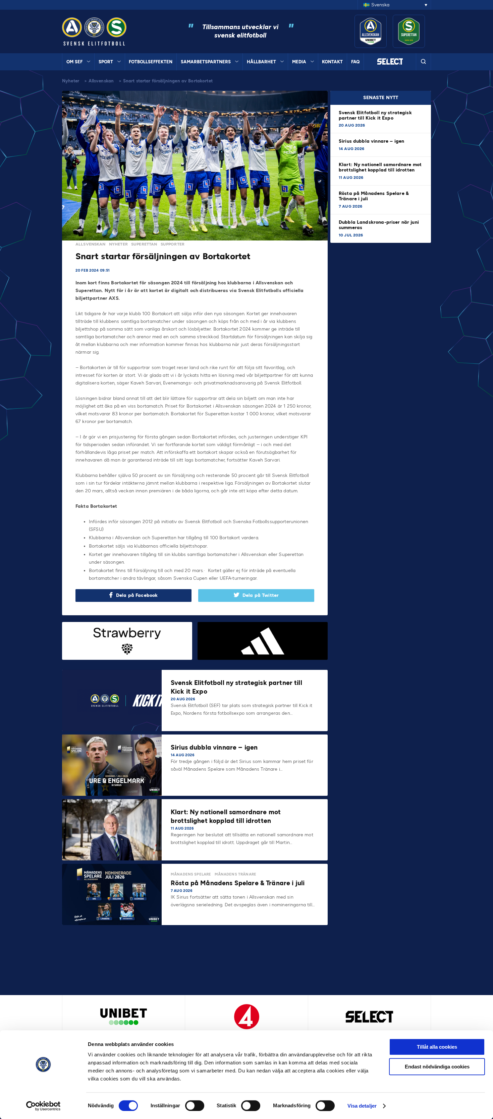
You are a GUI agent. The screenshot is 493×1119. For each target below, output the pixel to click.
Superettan (144, 244)
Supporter (172, 244)
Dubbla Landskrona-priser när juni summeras (379, 224)
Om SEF (74, 61)
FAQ (355, 61)
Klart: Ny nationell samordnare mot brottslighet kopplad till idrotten (380, 167)
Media (299, 61)
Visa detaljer (362, 1106)
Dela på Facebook (137, 595)
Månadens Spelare (191, 874)
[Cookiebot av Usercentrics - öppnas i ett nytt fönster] (43, 1106)
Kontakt (332, 61)
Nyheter (70, 80)
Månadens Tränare (235, 874)
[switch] (194, 1105)
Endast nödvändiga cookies (437, 1066)
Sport (106, 61)
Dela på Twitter (260, 595)
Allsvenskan (101, 80)
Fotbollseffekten (150, 61)
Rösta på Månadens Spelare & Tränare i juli (374, 196)
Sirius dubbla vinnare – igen (372, 141)
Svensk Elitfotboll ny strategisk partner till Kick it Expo (375, 115)
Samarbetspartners (206, 61)
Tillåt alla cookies (437, 1047)
